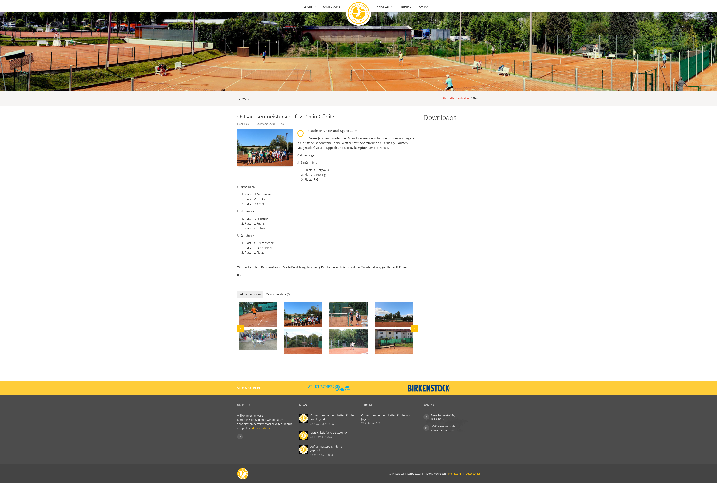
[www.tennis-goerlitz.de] (357, 7)
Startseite (448, 98)
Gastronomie (331, 6)
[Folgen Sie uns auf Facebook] (240, 436)
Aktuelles (383, 6)
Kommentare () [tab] (280, 294)
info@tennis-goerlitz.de (443, 426)
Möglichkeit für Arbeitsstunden (329, 432)
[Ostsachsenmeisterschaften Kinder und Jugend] (303, 418)
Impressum (454, 473)
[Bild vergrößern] (258, 314)
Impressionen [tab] (252, 294)
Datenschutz (473, 473)
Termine (406, 6)
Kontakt (423, 6)
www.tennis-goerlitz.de (443, 429)
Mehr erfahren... (262, 428)
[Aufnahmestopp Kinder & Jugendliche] (303, 449)
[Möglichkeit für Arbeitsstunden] (303, 435)
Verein (308, 6)
